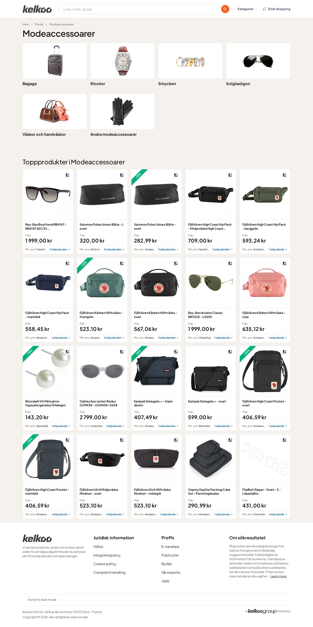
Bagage (30, 83)
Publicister (170, 555)
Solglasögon (238, 83)
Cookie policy (104, 563)
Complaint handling (109, 572)
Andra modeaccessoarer (113, 134)
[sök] (225, 9)
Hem (26, 24)
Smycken (167, 83)
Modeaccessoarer (61, 24)
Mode (39, 24)
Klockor (97, 83)
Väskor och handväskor (44, 134)
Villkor (98, 546)
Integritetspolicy (107, 555)
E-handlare (170, 546)
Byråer (166, 563)
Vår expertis (170, 572)
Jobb (165, 581)
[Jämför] (67, 175)
